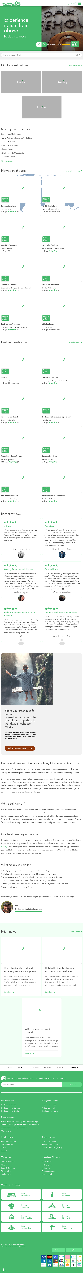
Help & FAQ (5, 1147)
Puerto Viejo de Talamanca (18, 327)
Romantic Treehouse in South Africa (60, 612)
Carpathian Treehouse (9, 284)
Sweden (4, 209)
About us (4, 1165)
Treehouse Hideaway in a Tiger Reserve (57, 417)
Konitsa (9, 248)
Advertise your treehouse (20, 748)
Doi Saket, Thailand (8, 141)
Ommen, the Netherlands (11, 134)
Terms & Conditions (8, 1168)
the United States (47, 248)
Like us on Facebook (49, 1141)
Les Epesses (11, 381)
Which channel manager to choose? (38, 1031)
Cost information (7, 1144)
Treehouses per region (50, 1111)
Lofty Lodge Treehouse (50, 245)
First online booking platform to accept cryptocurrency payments (20, 969)
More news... (6, 1131)
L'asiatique (49, 525)
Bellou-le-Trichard (53, 209)
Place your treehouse (8, 1141)
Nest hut (4, 377)
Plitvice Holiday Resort (50, 284)
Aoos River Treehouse (9, 245)
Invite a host (46, 1168)
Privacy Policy (6, 1171)
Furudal (9, 209)
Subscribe (72, 1084)
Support (4, 1150)
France (44, 209)
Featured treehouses (49, 1105)
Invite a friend (47, 1174)
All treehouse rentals (49, 1108)
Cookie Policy (6, 1174)
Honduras (45, 327)
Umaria (48, 420)
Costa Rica (4, 327)
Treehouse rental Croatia (10, 1111)
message (5, 846)
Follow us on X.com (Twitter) (52, 1147)
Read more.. (9, 992)
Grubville (57, 499)
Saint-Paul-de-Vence (13, 499)
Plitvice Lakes (52, 288)
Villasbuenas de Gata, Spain (12, 153)
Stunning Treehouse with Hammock (19, 569)
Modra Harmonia (25, 288)
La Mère (7, 525)
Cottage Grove (59, 248)
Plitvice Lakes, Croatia (9, 145)
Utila (50, 327)
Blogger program (48, 1171)
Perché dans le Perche (50, 206)
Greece (3, 248)
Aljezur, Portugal (7, 149)
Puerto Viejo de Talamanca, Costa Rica (16, 138)
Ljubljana (11, 459)
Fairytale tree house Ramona (11, 456)
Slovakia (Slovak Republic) (10, 288)
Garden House (51, 569)
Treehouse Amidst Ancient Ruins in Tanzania (19, 614)
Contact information (8, 1161)
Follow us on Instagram (50, 1144)
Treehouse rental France (9, 1105)
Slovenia (4, 459)
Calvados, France (8, 156)
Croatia (44, 288)
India (43, 420)
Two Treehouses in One (9, 495)
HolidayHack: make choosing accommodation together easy (60, 969)
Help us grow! (47, 1165)
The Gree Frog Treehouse (10, 324)
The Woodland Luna (8, 206)
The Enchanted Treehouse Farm (53, 495)
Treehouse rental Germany (11, 1108)
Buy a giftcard (47, 1161)
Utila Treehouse (48, 324)
